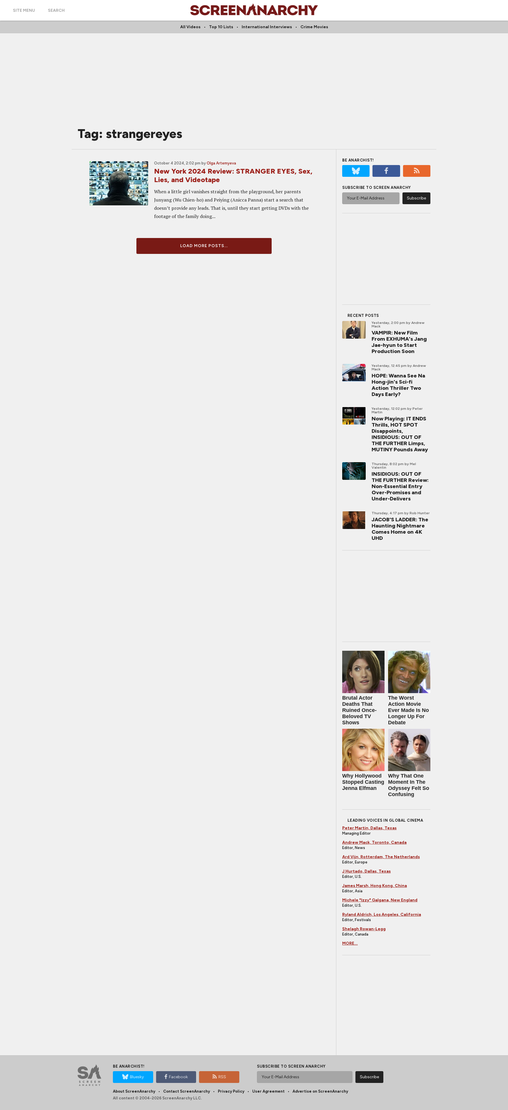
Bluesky (137, 1076)
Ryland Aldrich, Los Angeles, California (381, 914)
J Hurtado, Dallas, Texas (366, 871)
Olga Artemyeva (221, 163)
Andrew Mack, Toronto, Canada (374, 842)
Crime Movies (314, 26)
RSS (222, 1076)
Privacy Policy (231, 1091)
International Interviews (267, 26)
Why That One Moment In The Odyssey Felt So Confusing (408, 785)
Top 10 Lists (221, 26)
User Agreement (268, 1091)
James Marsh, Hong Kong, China (374, 885)
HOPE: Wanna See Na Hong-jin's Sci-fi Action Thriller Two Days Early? (398, 384)
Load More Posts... (204, 245)
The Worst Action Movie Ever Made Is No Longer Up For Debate (408, 710)
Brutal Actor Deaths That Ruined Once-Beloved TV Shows (359, 710)
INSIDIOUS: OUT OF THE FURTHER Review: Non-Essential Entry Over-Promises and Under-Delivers (400, 486)
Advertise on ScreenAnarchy (320, 1091)
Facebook (178, 1076)
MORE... (350, 943)
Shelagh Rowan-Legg (364, 928)
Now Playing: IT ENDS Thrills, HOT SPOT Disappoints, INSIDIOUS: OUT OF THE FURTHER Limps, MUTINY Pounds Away (400, 434)
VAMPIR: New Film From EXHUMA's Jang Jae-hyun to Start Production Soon (399, 342)
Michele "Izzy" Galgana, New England (379, 900)
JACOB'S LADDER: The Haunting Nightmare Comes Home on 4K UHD (400, 528)
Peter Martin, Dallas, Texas (369, 828)
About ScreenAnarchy (134, 1091)
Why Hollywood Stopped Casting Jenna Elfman (363, 782)
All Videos (190, 26)
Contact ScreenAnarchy (186, 1091)
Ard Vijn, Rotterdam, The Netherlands (381, 856)
